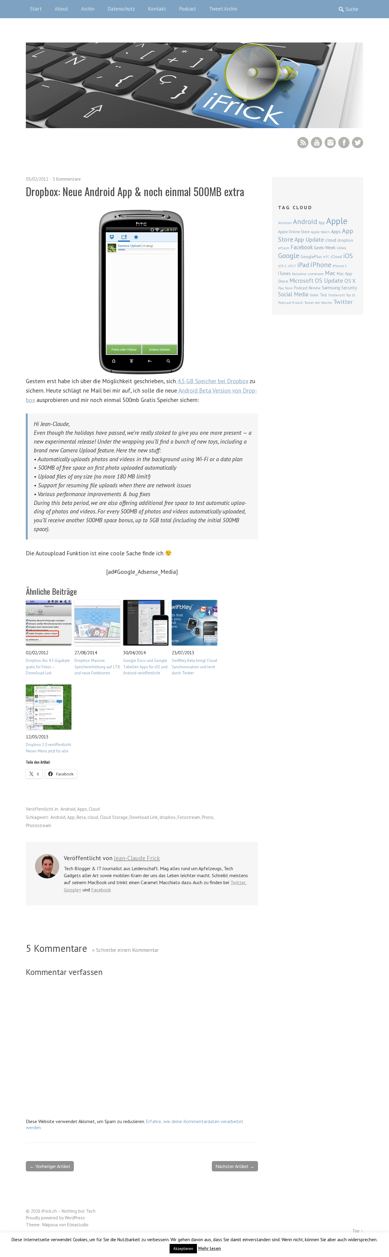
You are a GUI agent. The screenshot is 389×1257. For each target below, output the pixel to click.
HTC (326, 257)
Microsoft (301, 280)
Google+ (72, 890)
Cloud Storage (114, 817)
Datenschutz (121, 8)
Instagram (330, 142)
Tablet (313, 295)
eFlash (283, 248)
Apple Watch (320, 232)
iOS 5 (282, 266)
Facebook (343, 142)
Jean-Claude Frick (137, 858)
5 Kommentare (67, 179)
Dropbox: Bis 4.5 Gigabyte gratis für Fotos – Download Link (48, 667)
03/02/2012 (37, 179)
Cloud (94, 809)
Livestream (316, 274)
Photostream (38, 825)
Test (323, 294)
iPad (303, 265)
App (71, 817)
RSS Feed (302, 142)
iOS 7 (292, 266)
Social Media (293, 294)
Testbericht (336, 295)
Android (67, 809)
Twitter (357, 142)
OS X (350, 280)
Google (288, 255)
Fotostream (188, 817)
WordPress (75, 1218)
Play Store (285, 288)
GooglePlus (311, 256)
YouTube (316, 142)
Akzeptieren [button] (183, 1248)
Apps (82, 809)
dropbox (168, 817)
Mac (330, 273)
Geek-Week (325, 247)
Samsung (331, 287)
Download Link (143, 817)
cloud (93, 817)
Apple (336, 221)
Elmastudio (77, 1225)
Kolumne (299, 273)
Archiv (88, 8)
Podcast (187, 8)
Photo (207, 817)
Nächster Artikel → (234, 1166)
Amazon (285, 222)
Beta (81, 817)
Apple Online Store (294, 231)
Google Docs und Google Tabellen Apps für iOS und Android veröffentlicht (145, 667)
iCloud (336, 256)
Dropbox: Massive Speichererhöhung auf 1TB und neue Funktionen (97, 667)
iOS (348, 255)
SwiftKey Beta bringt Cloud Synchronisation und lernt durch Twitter (194, 667)
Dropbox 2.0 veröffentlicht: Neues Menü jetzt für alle (48, 748)
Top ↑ (357, 1231)
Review (315, 288)
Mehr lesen (209, 1248)
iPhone (320, 264)
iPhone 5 (339, 266)
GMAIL (342, 248)
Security (349, 288)
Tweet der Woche (318, 302)
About (61, 8)
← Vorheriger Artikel (49, 1166)
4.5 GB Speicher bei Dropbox (212, 381)
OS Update (329, 280)
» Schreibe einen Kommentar (125, 949)
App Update (309, 239)
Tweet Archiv (223, 8)
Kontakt (157, 8)
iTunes (284, 273)
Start (36, 8)
